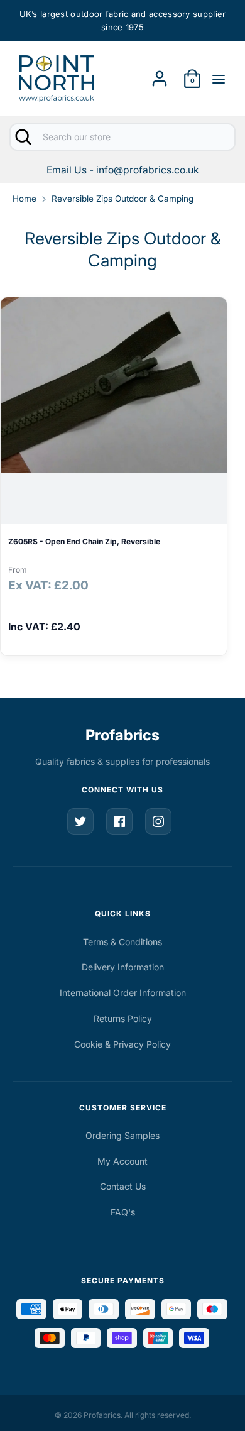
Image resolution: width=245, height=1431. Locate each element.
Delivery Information (123, 967)
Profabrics (122, 735)
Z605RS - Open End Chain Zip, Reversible (84, 541)
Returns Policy (123, 1018)
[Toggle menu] (218, 78)
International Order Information (123, 992)
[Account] (159, 74)
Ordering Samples (122, 1135)
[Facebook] (119, 821)
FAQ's (123, 1212)
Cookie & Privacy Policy (122, 1044)
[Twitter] (80, 821)
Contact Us (123, 1186)
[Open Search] (22, 137)
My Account (122, 1161)
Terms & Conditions (122, 941)
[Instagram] (158, 821)
